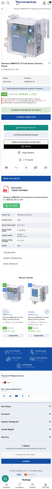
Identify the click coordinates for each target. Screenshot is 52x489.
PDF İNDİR (13, 206)
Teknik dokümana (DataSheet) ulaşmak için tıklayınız (24, 88)
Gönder (26, 461)
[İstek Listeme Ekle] (6, 167)
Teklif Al (27, 146)
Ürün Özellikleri (11, 178)
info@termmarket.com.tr (10, 101)
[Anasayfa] (4, 8)
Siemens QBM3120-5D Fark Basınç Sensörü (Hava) (13, 318)
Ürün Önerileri (10, 264)
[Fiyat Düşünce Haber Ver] (26, 167)
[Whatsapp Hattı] (5, 478)
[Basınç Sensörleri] (9, 8)
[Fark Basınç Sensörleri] (11, 8)
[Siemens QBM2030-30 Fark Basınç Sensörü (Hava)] (38, 297)
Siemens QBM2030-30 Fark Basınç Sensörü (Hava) (38, 318)
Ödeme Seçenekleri (12, 258)
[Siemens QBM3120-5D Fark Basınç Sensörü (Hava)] (13, 297)
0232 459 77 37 (40, 101)
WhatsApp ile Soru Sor (27, 128)
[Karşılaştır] (16, 167)
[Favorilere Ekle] (49, 63)
